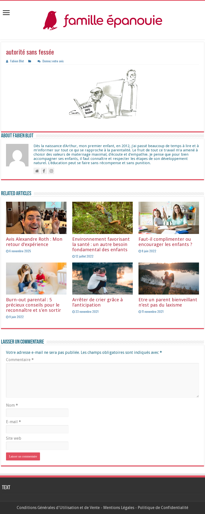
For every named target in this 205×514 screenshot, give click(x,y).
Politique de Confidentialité (163, 507)
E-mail (13, 421)
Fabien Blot (17, 61)
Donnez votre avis (53, 61)
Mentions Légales (118, 507)
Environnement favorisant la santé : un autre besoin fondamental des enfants (101, 244)
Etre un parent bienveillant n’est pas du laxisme (167, 302)
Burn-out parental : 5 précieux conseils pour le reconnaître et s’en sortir (33, 305)
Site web (13, 438)
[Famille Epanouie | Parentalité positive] (102, 20)
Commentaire (20, 359)
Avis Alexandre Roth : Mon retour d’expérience (34, 241)
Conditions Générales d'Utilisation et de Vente (58, 507)
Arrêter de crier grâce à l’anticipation (97, 302)
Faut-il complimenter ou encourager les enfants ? (165, 241)
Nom (12, 405)
